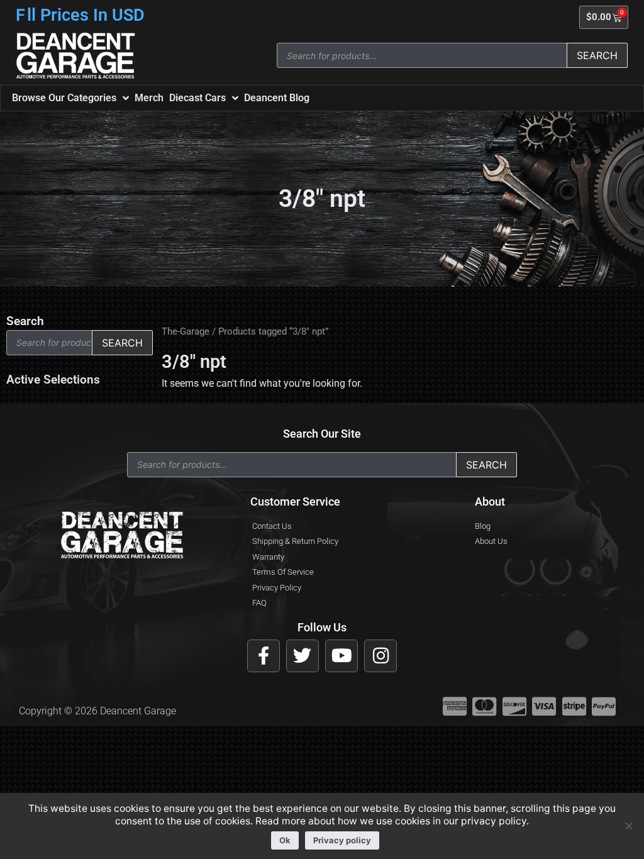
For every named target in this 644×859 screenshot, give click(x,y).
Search (597, 55)
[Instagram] (380, 656)
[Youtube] (341, 656)
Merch (149, 98)
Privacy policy (342, 840)
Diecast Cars (197, 98)
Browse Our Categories (64, 98)
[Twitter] (302, 656)
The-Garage (185, 331)
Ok (285, 840)
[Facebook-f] (263, 656)
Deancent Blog (276, 98)
